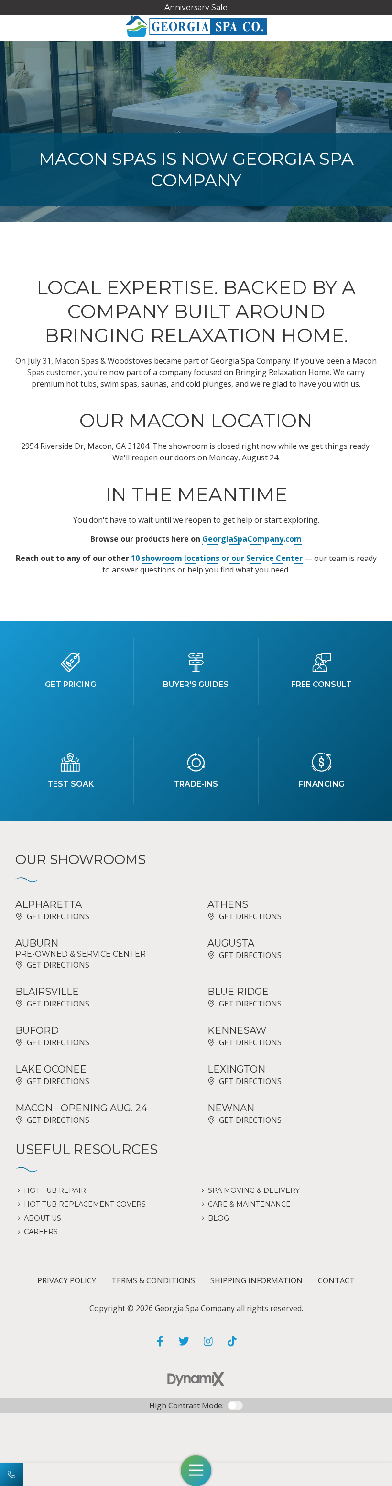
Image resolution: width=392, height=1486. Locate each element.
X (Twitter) (184, 1341)
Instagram (208, 1341)
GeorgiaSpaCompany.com (252, 539)
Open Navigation (196, 1470)
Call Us (11, 1474)
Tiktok (232, 1341)
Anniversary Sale (196, 7)
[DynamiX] (196, 1379)
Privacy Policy (66, 1280)
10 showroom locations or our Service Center (217, 558)
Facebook (160, 1341)
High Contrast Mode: (186, 1405)
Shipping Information (256, 1280)
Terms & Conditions (153, 1280)
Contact (336, 1280)
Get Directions (58, 916)
